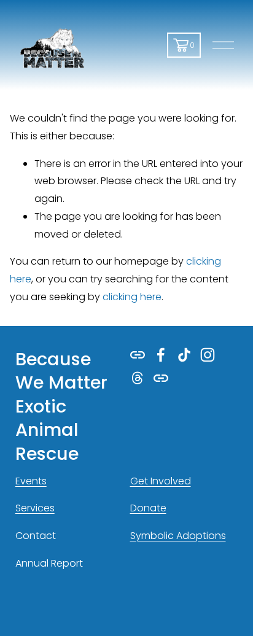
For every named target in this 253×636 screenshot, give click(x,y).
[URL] (137, 354)
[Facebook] (161, 354)
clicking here (132, 297)
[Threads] (137, 378)
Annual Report (49, 563)
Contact (35, 536)
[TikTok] (184, 354)
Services (35, 508)
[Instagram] (207, 354)
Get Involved (160, 481)
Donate (148, 508)
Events (31, 481)
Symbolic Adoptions (178, 536)
